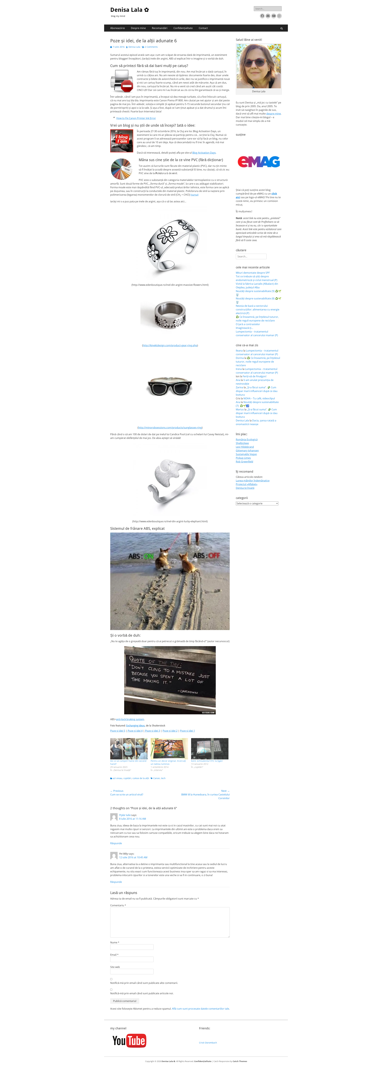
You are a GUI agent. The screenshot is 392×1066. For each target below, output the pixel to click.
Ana (238, 380)
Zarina (239, 387)
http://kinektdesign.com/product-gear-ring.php (170, 345)
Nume (114, 942)
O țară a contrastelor (248, 324)
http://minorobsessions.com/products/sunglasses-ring (170, 427)
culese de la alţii (140, 778)
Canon (156, 778)
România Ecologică (247, 439)
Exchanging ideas (135, 725)
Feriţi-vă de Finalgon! (254, 376)
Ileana (239, 350)
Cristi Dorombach (208, 1042)
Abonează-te (117, 28)
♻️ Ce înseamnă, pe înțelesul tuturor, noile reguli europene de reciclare (258, 361)
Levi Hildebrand (245, 447)
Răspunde (116, 843)
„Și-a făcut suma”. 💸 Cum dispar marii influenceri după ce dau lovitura (256, 391)
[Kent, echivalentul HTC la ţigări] (209, 748)
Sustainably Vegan (246, 454)
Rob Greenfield (244, 461)
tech (163, 778)
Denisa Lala (134, 46)
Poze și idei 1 (187, 730)
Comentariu (118, 905)
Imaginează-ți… (244, 328)
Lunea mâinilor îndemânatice (253, 480)
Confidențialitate (183, 28)
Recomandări (159, 28)
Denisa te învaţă (245, 488)
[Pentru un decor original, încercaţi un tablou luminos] (169, 748)
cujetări (127, 778)
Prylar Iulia (125, 815)
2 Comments (151, 46)
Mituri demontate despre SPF (253, 272)
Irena (239, 369)
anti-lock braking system (130, 719)
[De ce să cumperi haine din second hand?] (129, 748)
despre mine (273, 113)
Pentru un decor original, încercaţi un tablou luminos (168, 762)
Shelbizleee (242, 443)
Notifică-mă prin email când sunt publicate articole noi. (141, 993)
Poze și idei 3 (152, 730)
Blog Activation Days (204, 152)
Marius (240, 409)
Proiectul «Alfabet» (246, 484)
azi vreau (117, 778)
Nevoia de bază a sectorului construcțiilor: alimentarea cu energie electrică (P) (257, 309)
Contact (203, 28)
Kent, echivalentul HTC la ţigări (207, 760)
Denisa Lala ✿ (129, 9)
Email (114, 954)
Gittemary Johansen (247, 450)
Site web (115, 967)
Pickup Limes (243, 458)
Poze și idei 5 (117, 730)
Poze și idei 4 (135, 730)
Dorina (240, 358)
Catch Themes (240, 1061)
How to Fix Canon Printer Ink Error (136, 118)
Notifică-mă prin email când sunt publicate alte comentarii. (144, 983)
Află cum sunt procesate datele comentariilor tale (200, 1008)
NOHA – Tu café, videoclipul (259, 398)
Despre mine (138, 28)
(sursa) (194, 194)
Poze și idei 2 (170, 730)
